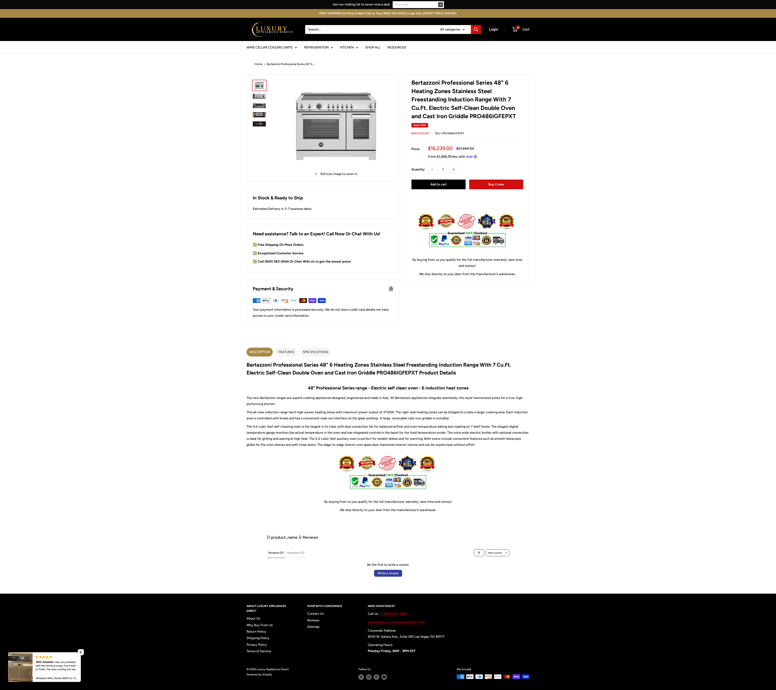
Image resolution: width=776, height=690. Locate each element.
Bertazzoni (420, 133)
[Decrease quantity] (432, 169)
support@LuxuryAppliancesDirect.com (396, 622)
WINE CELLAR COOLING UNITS (270, 47)
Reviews (313, 620)
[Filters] (479, 552)
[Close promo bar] (773, 2)
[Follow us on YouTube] (384, 677)
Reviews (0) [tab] (276, 552)
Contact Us (315, 613)
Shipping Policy (258, 638)
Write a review (388, 573)
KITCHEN (347, 47)
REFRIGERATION (316, 47)
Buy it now (496, 184)
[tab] (260, 352)
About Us (253, 618)
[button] (81, 652)
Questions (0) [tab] (295, 552)
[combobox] (370, 29)
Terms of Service (259, 651)
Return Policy (256, 631)
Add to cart (438, 184)
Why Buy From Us (260, 625)
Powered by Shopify (259, 674)
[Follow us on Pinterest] (376, 677)
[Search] (476, 29)
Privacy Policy (257, 645)
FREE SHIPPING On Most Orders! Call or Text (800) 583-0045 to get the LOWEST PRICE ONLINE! (388, 13)
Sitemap (313, 627)
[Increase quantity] (453, 169)
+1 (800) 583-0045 (393, 614)
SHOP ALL (372, 47)
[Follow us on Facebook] (361, 677)
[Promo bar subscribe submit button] (440, 4)
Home (259, 64)
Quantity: (418, 169)
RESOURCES (396, 47)
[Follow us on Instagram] (369, 677)
